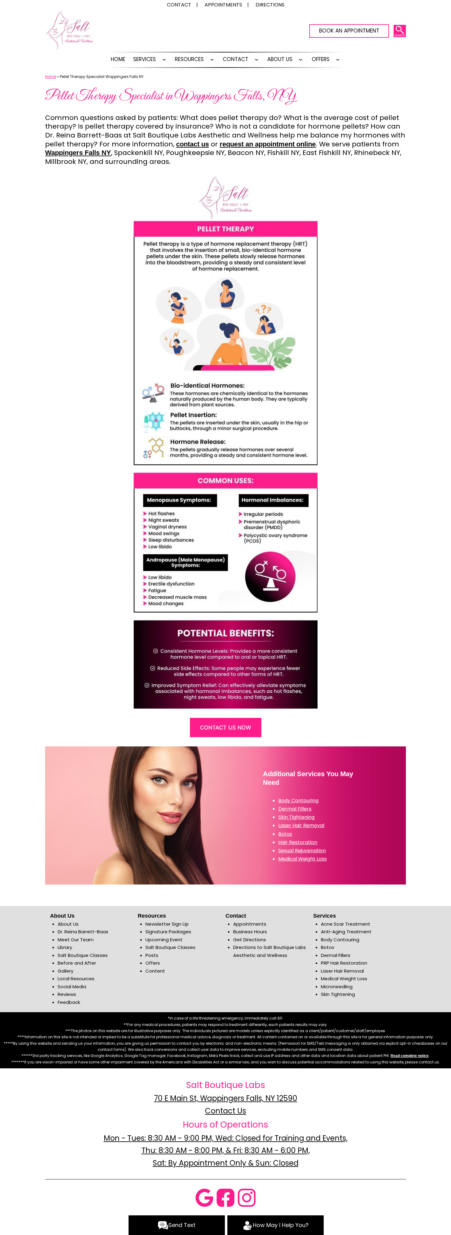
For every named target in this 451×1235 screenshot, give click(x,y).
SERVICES (144, 59)
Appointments (249, 924)
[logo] (69, 32)
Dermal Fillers (294, 808)
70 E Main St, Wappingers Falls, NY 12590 (225, 1098)
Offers (152, 963)
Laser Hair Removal (301, 825)
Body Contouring (298, 800)
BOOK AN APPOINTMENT (349, 30)
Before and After (77, 963)
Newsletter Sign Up (167, 924)
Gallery (65, 971)
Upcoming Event (164, 939)
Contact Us (225, 1111)
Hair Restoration (297, 842)
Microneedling (337, 986)
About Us (279, 59)
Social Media (72, 986)
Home (50, 76)
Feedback (69, 1002)
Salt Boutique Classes (83, 955)
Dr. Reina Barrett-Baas (83, 931)
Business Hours (250, 931)
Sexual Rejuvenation (302, 850)
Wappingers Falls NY (78, 153)
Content (155, 971)
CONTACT (235, 59)
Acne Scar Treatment (345, 924)
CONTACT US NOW (225, 727)
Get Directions (249, 939)
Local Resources (76, 978)
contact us (192, 144)
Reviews (67, 994)
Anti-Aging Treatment (346, 931)
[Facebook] (225, 1197)
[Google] (204, 1197)
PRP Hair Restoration (344, 963)
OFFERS (321, 59)
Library (65, 947)
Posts (151, 955)
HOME (118, 59)
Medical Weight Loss (302, 858)
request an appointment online (268, 144)
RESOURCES (189, 59)
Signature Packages (168, 931)
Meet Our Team (76, 939)
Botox (285, 834)
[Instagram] (246, 1197)
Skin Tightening (296, 817)
